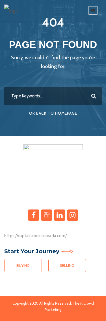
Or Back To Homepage (53, 113)
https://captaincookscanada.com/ (35, 235)
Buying (23, 265)
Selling (67, 265)
